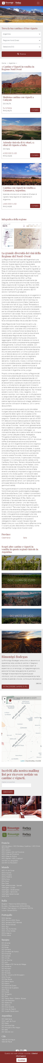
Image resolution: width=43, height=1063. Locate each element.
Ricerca (23, 54)
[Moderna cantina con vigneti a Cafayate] (21, 83)
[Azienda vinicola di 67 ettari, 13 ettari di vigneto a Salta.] (21, 129)
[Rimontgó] (12, 3)
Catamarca (6, 538)
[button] (1, 14)
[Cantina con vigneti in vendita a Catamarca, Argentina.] (21, 174)
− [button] (4, 702)
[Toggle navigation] (38, 3)
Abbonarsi (8, 792)
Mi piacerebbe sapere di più (15, 687)
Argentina (12, 63)
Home (4, 63)
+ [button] (4, 698)
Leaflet (22, 761)
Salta (25, 538)
